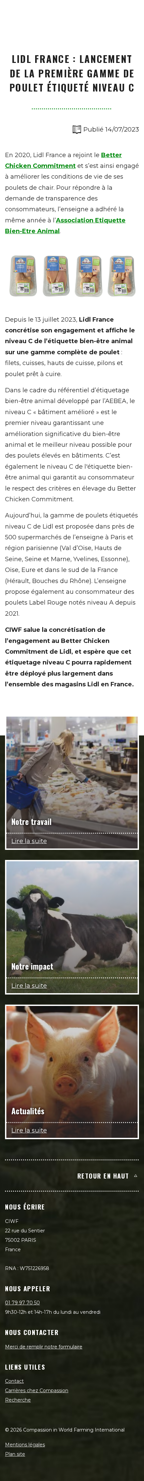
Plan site (15, 1454)
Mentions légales (25, 1445)
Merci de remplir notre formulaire (43, 1347)
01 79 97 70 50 (22, 1303)
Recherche (18, 1400)
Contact (14, 1381)
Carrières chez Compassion (36, 1390)
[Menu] (131, 12)
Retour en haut (103, 1175)
